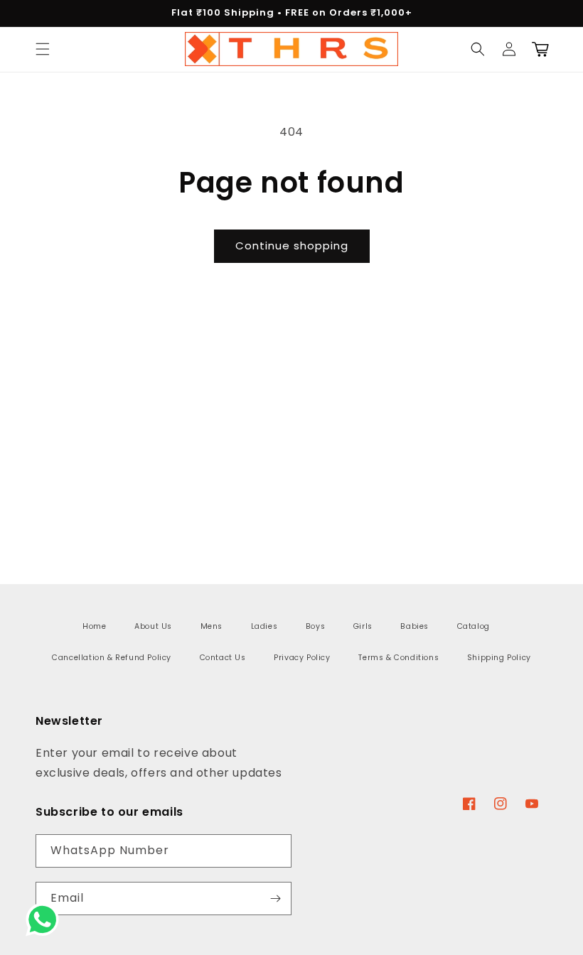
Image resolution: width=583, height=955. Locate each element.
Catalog (473, 626)
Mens (211, 626)
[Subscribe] (275, 898)
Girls (363, 626)
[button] (42, 49)
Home (94, 626)
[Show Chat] (45, 919)
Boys (315, 626)
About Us (153, 626)
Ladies (264, 626)
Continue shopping (291, 245)
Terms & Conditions (398, 657)
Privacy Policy (302, 657)
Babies (414, 626)
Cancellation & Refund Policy (111, 657)
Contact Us (223, 657)
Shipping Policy (499, 657)
